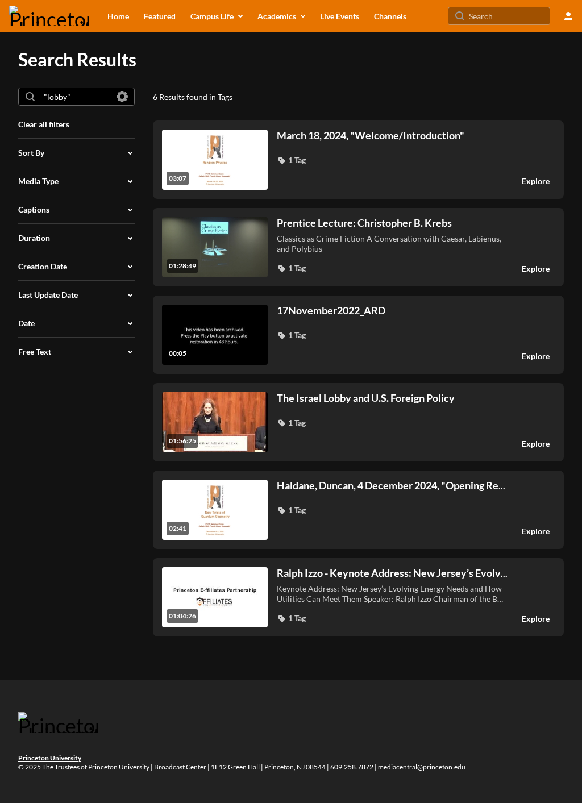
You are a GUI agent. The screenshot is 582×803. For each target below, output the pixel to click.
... (391, 486)
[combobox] (75, 96)
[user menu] (568, 16)
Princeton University (49, 758)
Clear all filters (43, 124)
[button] (291, 160)
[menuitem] (118, 16)
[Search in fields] (122, 97)
